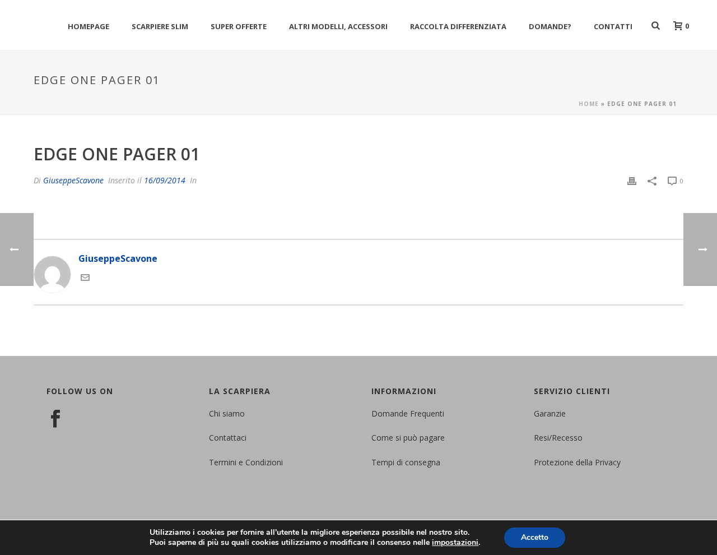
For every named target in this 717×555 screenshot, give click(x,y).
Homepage (88, 26)
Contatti (613, 26)
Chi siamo (227, 413)
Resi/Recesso (558, 437)
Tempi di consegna (405, 462)
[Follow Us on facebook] (55, 419)
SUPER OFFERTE (239, 26)
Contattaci (227, 437)
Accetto (534, 537)
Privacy (608, 462)
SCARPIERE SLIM (160, 26)
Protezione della (564, 462)
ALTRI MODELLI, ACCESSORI (338, 26)
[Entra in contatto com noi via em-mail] (85, 278)
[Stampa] (631, 180)
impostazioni (455, 543)
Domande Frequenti (407, 413)
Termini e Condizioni (246, 462)
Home (589, 104)
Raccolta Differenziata (458, 26)
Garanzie (550, 413)
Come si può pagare (408, 437)
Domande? (550, 26)
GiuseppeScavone (73, 180)
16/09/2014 (164, 180)
